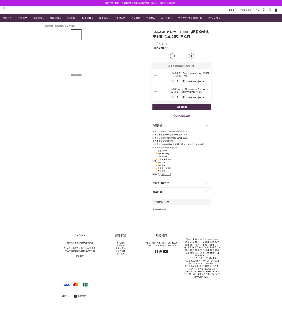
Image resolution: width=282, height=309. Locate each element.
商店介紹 (7, 18)
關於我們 (80, 256)
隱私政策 (120, 253)
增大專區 (135, 18)
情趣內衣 (120, 18)
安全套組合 (69, 25)
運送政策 (120, 245)
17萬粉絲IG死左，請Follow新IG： (80, 248)
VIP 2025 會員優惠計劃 (190, 18)
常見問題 (120, 242)
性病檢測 (71, 18)
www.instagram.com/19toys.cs (80, 250)
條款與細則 (120, 250)
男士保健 (165, 18)
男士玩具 (86, 18)
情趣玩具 (54, 18)
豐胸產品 (150, 18)
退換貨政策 (120, 248)
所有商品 (22, 18)
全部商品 (49, 25)
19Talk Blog (214, 18)
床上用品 (103, 18)
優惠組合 (37, 18)
